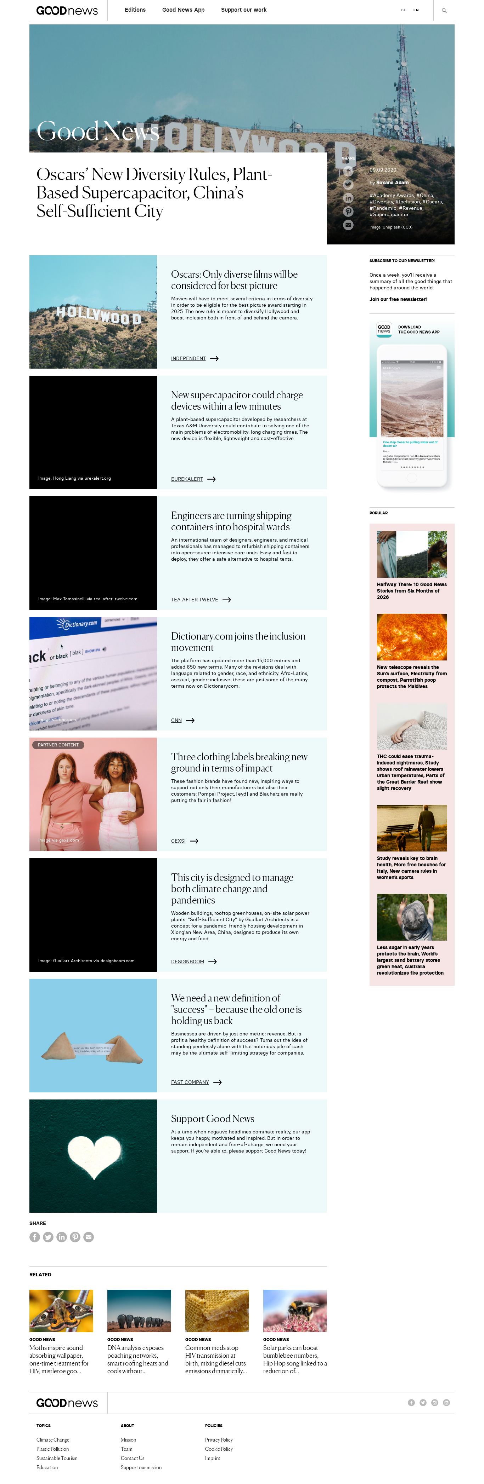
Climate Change (52, 1439)
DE (403, 10)
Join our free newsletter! (398, 299)
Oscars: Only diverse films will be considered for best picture (234, 279)
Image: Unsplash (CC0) (391, 227)
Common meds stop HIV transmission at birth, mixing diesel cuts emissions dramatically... (216, 1358)
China (426, 195)
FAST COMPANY (190, 1082)
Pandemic (384, 208)
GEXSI (178, 841)
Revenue (412, 208)
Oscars (434, 201)
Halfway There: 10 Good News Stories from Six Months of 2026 (412, 590)
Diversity (383, 201)
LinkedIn (446, 1405)
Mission (128, 1439)
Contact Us (132, 1457)
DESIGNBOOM (187, 961)
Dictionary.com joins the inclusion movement (238, 641)
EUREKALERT (187, 479)
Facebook (411, 1405)
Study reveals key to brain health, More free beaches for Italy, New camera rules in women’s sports (411, 867)
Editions (135, 9)
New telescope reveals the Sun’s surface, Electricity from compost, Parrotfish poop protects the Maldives (412, 676)
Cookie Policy (219, 1448)
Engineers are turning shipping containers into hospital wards (231, 520)
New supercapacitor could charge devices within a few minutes (237, 399)
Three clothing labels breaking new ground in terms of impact (239, 761)
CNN (176, 720)
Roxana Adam (392, 182)
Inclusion (409, 201)
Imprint (212, 1457)
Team (127, 1448)
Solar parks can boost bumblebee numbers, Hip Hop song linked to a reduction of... (295, 1358)
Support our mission (141, 1467)
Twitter (423, 1405)
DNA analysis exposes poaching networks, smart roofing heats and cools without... (137, 1358)
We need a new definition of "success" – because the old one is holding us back (236, 1008)
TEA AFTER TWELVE (194, 599)
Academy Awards (393, 195)
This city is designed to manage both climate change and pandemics (232, 888)
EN (416, 10)
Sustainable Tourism (57, 1457)
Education (47, 1467)
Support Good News (212, 1118)
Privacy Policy (219, 1439)
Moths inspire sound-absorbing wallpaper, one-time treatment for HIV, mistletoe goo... (59, 1358)
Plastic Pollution (52, 1448)
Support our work (244, 9)
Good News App (183, 9)
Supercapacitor (391, 214)
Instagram (434, 1405)
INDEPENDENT (188, 358)
